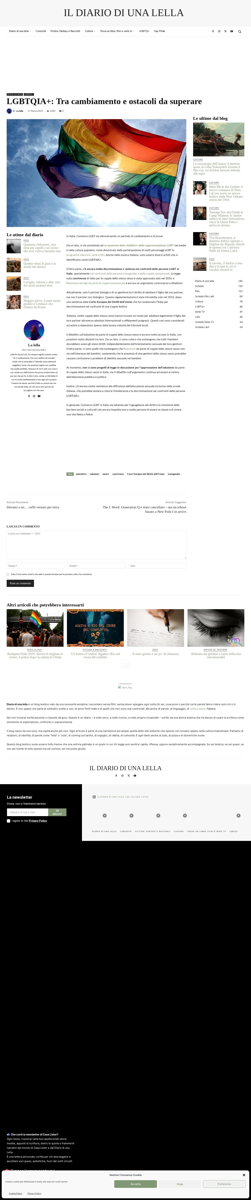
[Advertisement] (125, 62)
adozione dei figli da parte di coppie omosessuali (96, 283)
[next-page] (128, 665)
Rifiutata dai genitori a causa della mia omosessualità (216, 655)
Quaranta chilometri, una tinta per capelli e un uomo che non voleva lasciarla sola (42, 248)
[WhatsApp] (241, 111)
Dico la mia (15, 94)
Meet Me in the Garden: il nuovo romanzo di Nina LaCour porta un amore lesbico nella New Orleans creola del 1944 (226, 193)
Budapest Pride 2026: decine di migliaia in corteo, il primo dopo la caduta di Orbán (35, 655)
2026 (26, 240)
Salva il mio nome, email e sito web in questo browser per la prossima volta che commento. (51, 574)
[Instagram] (219, 31)
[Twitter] (225, 31)
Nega (180, 1184)
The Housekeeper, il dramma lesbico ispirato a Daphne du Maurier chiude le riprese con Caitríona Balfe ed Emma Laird (226, 244)
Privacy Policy (34, 1193)
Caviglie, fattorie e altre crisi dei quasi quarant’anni (42, 283)
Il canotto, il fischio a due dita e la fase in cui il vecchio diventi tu (225, 266)
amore (105, 474)
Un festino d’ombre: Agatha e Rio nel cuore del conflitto (95, 655)
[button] (244, 1175)
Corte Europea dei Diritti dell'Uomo (145, 474)
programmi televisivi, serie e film (85, 255)
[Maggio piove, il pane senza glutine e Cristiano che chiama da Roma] (14, 302)
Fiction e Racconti (95, 650)
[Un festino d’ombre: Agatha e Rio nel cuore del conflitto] (95, 628)
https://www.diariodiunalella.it (34, 350)
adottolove (81, 474)
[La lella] (10, 111)
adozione (130, 348)
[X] (225, 111)
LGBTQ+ (29, 94)
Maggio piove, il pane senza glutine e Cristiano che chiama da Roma (42, 304)
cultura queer (198, 708)
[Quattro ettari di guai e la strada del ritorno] (14, 265)
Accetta (136, 1184)
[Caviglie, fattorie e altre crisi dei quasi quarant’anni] (14, 284)
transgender (174, 474)
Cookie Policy (15, 1193)
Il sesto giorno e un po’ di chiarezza (156, 654)
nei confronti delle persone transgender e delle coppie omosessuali (130, 273)
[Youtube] (232, 31)
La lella (19, 111)
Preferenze (224, 1184)
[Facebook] (213, 31)
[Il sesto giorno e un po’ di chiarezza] (155, 628)
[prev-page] (122, 665)
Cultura (198, 159)
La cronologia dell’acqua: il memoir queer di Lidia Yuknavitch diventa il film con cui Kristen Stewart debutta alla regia (216, 168)
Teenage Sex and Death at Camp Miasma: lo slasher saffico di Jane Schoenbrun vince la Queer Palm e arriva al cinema (226, 218)
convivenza (118, 474)
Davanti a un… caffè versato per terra (33, 507)
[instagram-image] (104, 814)
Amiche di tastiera (215, 650)
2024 (155, 650)
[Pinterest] (233, 111)
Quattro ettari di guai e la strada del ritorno (40, 265)
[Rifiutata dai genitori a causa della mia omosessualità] (215, 628)
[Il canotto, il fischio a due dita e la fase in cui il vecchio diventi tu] (199, 264)
